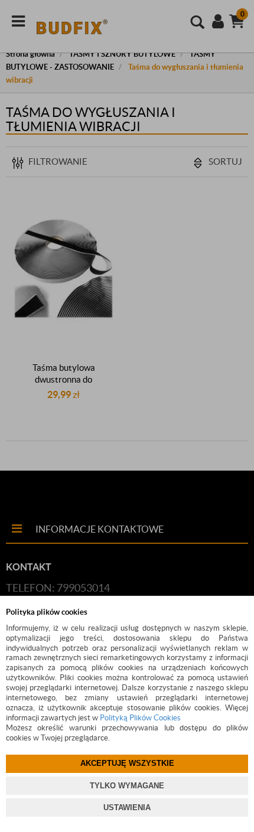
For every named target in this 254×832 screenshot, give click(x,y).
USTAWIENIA (127, 807)
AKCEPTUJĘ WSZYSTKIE (127, 763)
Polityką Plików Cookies (140, 717)
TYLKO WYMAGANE (127, 785)
